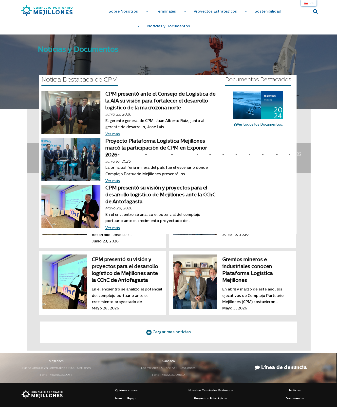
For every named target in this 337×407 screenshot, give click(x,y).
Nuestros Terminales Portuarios (210, 390)
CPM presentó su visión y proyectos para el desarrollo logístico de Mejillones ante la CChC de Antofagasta (160, 195)
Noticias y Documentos (168, 26)
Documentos (295, 398)
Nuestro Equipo (126, 398)
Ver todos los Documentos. (260, 125)
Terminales (166, 12)
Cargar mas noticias (171, 332)
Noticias (295, 390)
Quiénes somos (126, 390)
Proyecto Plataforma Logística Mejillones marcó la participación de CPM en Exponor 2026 (156, 148)
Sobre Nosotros (123, 12)
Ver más (112, 134)
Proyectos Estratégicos (215, 12)
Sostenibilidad (268, 12)
